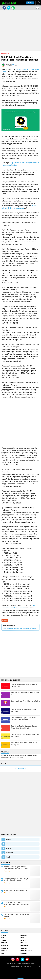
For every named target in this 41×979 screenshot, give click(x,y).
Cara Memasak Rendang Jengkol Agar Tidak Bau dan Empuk (20, 628)
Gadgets (23, 940)
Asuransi (23, 935)
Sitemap (33, 963)
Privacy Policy (26, 963)
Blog (22, 938)
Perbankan (9, 852)
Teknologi (4, 948)
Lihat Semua (20, 768)
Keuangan (9, 848)
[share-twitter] (8, 8)
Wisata (3, 953)
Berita (3, 938)
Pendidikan (4, 945)
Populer (30, 2)
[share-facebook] (4, 8)
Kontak (19, 963)
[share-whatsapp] (13, 8)
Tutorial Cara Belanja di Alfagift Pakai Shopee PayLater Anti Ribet (15, 868)
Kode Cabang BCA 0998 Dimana (15, 891)
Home (2, 53)
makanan (23, 953)
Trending (23, 948)
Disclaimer (13, 963)
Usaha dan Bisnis (26, 950)
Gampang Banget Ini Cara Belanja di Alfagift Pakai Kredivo (16, 880)
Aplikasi (4, 620)
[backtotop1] (39, 966)
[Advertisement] (20, 30)
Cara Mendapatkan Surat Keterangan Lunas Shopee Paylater (16, 904)
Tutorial (8, 857)
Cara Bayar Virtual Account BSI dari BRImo (16, 915)
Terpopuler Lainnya (20, 926)
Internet (8, 844)
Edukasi (3, 940)
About (7, 963)
